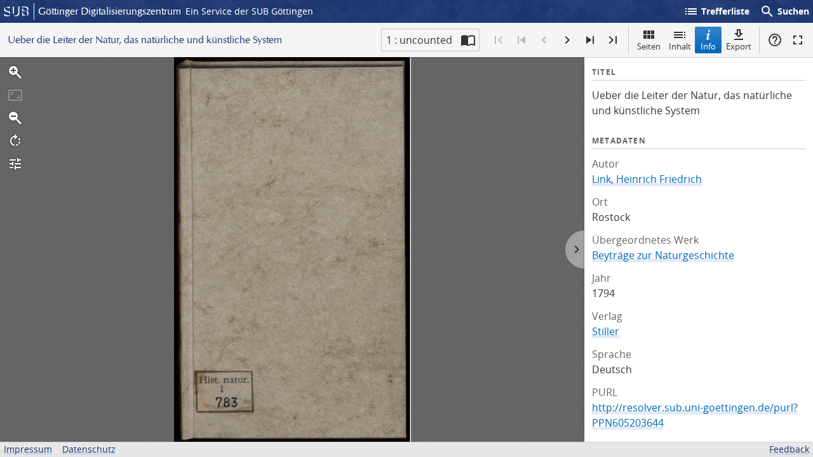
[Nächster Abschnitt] (590, 40)
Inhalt (680, 46)
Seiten (649, 46)
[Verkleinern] (15, 118)
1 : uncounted (419, 40)
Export (738, 46)
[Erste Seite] (498, 40)
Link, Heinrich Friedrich (647, 179)
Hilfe (774, 40)
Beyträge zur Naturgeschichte (663, 255)
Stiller (605, 331)
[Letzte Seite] (612, 40)
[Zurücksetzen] (15, 95)
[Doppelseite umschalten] (468, 40)
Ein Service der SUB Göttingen (249, 11)
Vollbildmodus (797, 40)
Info (708, 46)
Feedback (789, 449)
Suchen (784, 11)
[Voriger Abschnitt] (521, 40)
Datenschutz (89, 449)
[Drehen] (15, 140)
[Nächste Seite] (567, 40)
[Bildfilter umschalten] (15, 163)
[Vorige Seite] (544, 40)
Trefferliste (716, 11)
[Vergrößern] (15, 72)
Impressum (28, 449)
